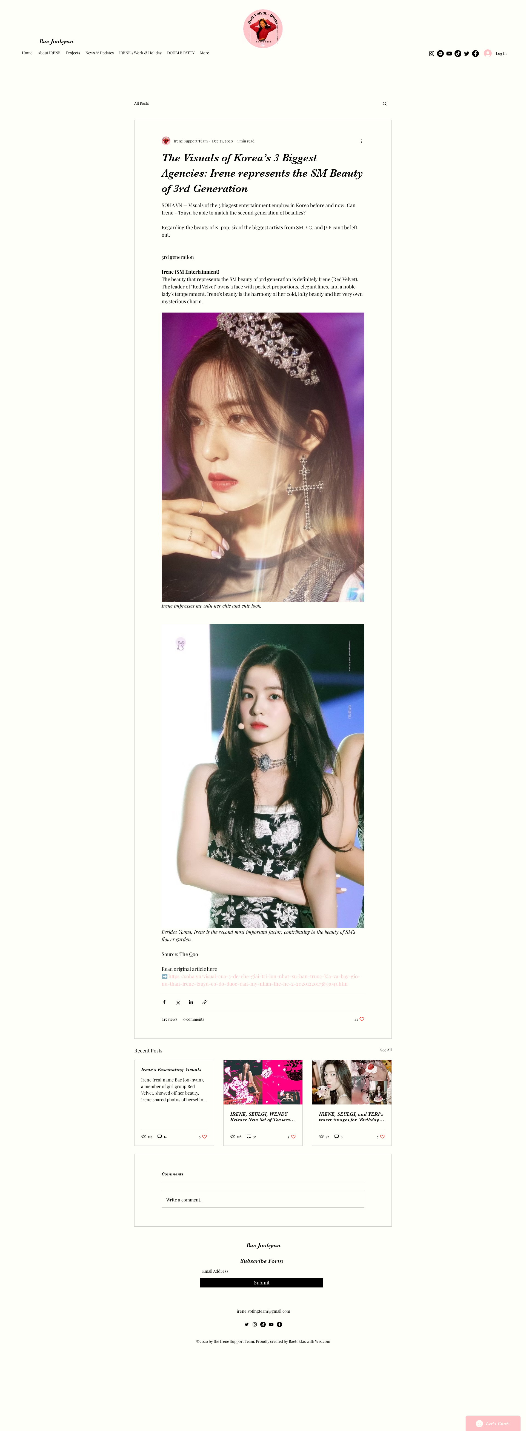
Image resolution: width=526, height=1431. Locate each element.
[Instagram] (431, 53)
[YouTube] (449, 53)
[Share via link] (204, 1002)
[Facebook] (475, 53)
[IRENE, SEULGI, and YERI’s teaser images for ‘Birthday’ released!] (351, 1082)
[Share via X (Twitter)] (177, 1002)
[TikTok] (457, 53)
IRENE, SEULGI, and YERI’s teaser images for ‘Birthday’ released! (351, 1116)
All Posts (141, 103)
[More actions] (361, 141)
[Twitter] (466, 53)
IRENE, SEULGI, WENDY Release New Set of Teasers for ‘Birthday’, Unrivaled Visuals (260, 1116)
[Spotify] (440, 53)
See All (386, 1049)
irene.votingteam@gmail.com (263, 1311)
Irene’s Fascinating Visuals (171, 1069)
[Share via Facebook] (164, 1002)
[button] (384, 103)
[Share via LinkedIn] (191, 1002)
